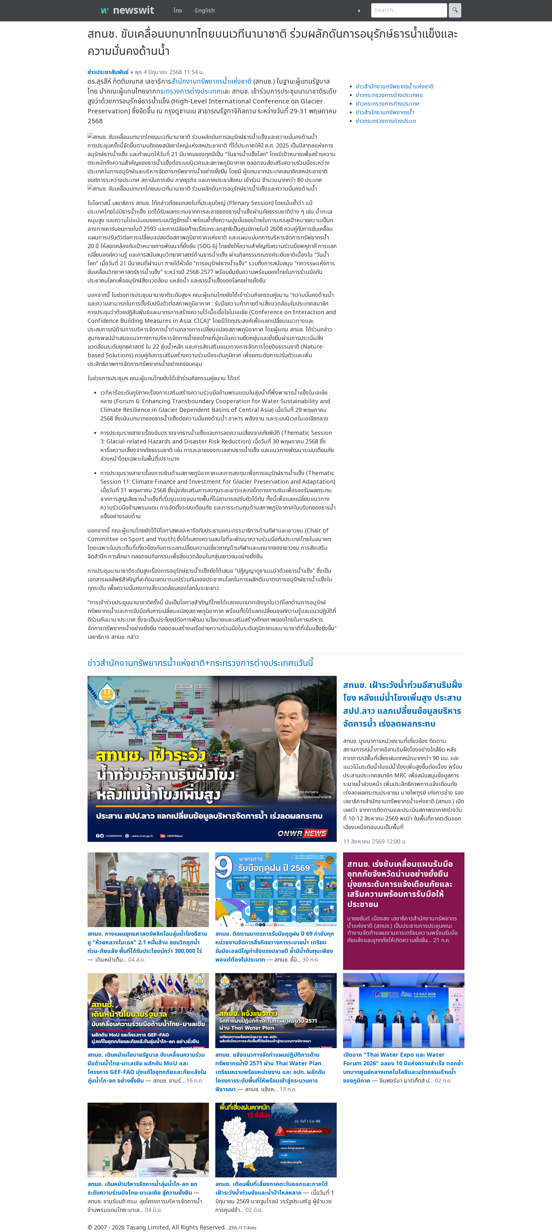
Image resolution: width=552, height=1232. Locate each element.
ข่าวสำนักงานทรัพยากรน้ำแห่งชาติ (394, 86)
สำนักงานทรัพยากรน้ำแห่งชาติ (211, 82)
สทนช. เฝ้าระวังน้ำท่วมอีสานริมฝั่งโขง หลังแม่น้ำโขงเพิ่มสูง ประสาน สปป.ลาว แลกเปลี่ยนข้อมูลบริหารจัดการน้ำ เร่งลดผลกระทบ (402, 705)
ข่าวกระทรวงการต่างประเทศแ (389, 95)
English (205, 10)
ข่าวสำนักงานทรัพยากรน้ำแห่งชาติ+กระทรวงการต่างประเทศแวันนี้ (200, 663)
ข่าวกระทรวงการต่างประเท (386, 121)
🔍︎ (455, 10)
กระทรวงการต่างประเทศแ (190, 91)
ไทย (177, 10)
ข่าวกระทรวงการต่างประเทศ (387, 104)
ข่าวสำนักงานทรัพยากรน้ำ (385, 112)
